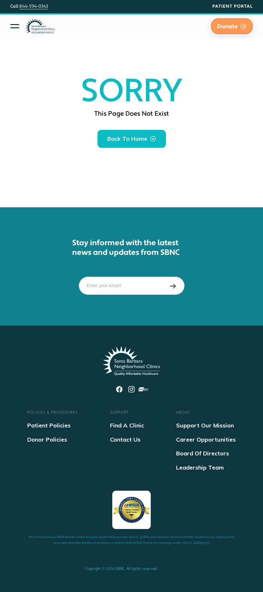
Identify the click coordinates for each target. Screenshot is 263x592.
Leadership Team (200, 467)
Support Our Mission (205, 425)
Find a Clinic (127, 425)
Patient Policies (49, 425)
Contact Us (125, 439)
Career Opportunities (206, 439)
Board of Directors (202, 453)
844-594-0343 (33, 6)
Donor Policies (47, 439)
